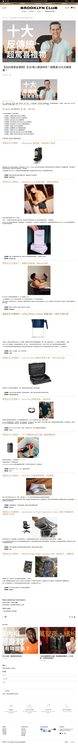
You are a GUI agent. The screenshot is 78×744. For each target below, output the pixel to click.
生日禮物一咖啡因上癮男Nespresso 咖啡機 (15, 115)
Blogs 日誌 (23, 730)
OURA (10, 430)
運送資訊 (4, 730)
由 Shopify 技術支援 (20, 742)
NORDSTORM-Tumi (13, 394)
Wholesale (23, 732)
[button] (4, 8)
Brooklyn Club (13, 742)
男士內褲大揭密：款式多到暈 (10, 611)
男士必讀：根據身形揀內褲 (14, 138)
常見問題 (4, 732)
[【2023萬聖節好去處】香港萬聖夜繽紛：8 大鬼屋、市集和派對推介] (58, 640)
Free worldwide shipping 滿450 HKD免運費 (39, 1)
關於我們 (23, 729)
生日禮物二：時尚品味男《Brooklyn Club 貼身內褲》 (15, 117)
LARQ (10, 353)
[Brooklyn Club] (39, 8)
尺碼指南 (4, 733)
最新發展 (23, 733)
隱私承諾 (23, 735)
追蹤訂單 (4, 729)
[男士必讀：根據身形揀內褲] (20, 640)
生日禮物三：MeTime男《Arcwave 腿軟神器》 (14, 119)
